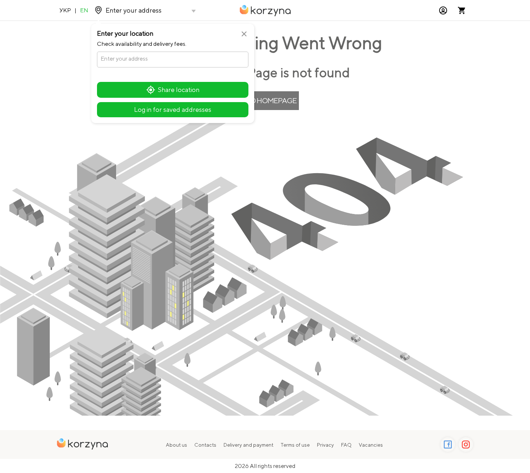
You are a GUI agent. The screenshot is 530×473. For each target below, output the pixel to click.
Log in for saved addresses (172, 109)
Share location (178, 89)
